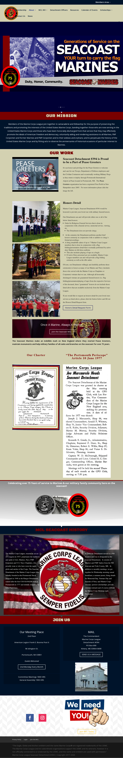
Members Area (102, 2)
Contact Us (20, 16)
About (31, 10)
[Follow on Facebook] (30, 718)
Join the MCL (34, 739)
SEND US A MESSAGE (91, 654)
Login (25, 739)
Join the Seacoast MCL (61, 331)
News (30, 16)
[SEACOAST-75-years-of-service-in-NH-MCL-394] (61, 516)
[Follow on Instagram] (42, 718)
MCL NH (42, 10)
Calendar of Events (89, 10)
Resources (74, 10)
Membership (21, 10)
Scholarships (105, 10)
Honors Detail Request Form (78, 307)
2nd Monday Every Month (31, 667)
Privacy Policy (16, 739)
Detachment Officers (59, 10)
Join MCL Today (87, 731)
